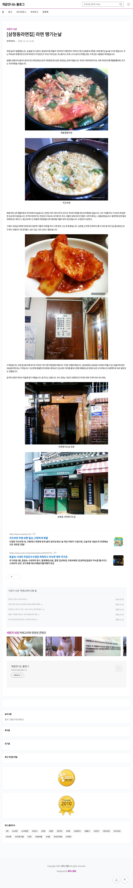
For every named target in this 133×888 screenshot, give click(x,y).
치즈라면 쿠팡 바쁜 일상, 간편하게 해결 (28, 538)
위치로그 (34, 11)
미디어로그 (21, 11)
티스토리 (117, 831)
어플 (48, 837)
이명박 (69, 837)
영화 (51, 831)
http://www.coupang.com (20, 534)
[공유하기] (14, 577)
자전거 (97, 831)
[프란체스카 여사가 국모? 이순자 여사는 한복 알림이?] (102, 655)
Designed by (66, 871)
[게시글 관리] (17, 577)
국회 (30, 837)
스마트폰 (25, 831)
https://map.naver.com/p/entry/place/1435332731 (30, 553)
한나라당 (107, 831)
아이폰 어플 (20, 837)
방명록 (45, 11)
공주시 (35, 831)
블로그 (88, 831)
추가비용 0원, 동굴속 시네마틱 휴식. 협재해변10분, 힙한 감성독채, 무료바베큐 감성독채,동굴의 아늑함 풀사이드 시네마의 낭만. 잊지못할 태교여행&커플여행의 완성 (58, 562)
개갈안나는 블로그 (13, 4)
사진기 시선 (12, 29)
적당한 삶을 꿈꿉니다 (19, 670)
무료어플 (39, 837)
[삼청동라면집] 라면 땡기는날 (34, 34)
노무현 (15, 831)
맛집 (43, 831)
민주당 (60, 831)
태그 (10, 11)
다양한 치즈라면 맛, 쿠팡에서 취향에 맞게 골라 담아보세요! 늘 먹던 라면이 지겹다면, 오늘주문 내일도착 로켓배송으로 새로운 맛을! (58, 543)
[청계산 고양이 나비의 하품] (25, 655)
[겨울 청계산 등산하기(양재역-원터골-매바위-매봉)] (63, 655)
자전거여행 (58, 837)
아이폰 (9, 837)
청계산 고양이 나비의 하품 (16, 599)
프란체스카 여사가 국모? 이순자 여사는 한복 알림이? (25, 609)
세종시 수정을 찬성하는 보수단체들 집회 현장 (22, 614)
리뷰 (68, 831)
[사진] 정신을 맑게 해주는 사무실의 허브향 (21, 619)
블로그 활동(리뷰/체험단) (14, 719)
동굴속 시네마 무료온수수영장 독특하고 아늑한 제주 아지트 (38, 556)
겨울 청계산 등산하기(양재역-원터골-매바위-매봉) (24, 604)
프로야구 (78, 831)
